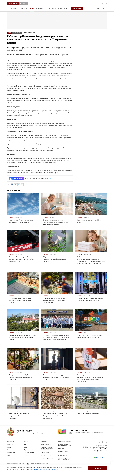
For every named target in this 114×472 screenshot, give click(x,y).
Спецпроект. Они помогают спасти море (64, 445)
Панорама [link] (45, 217)
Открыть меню (7, 8)
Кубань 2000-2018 (46, 455)
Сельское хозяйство (29, 452)
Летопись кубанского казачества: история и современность (47, 448)
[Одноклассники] (15, 184)
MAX (52, 178)
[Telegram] (18, 184)
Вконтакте (98, 3)
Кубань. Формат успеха (47, 458)
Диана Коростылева (29, 32)
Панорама (44, 441)
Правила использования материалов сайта (65, 454)
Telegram (106, 3)
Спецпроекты (77, 8)
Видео (25, 447)
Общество (24, 8)
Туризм (66, 8)
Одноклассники (102, 3)
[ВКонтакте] (12, 184)
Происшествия (51, 8)
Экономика (40, 8)
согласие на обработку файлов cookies (45, 469)
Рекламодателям (63, 451)
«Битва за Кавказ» (46, 444)
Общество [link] (11, 217)
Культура (26, 441)
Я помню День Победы (64, 441)
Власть (32, 8)
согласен (97, 468)
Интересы (26, 455)
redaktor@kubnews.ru (99, 451)
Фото (25, 444)
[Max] (22, 184)
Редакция (61, 448)
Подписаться (18, 178)
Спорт (60, 8)
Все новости (14, 8)
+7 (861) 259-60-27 (100, 449)
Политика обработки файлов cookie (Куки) (64, 458)
